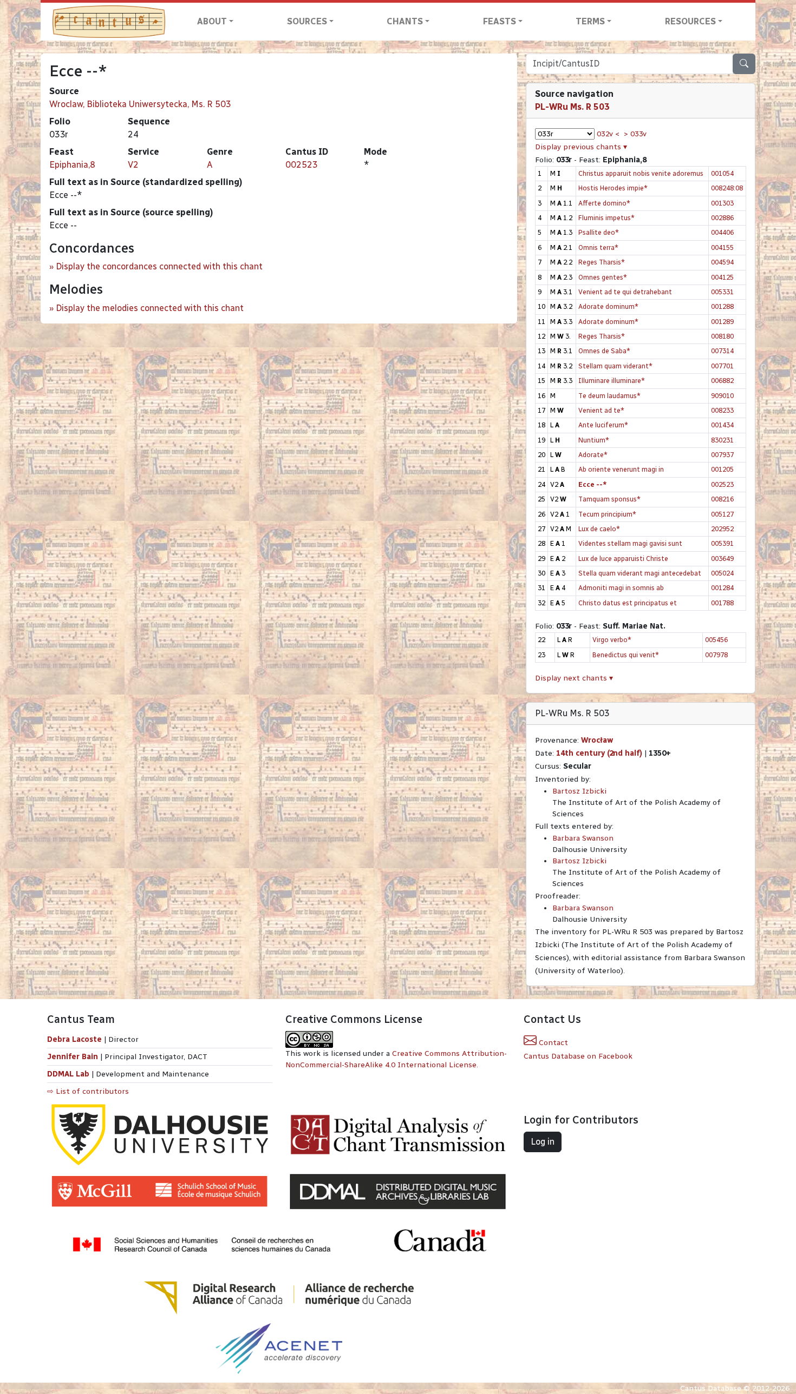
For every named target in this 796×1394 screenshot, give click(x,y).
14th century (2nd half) (599, 753)
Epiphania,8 (72, 165)
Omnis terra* (598, 247)
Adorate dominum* (608, 306)
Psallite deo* (598, 232)
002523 (301, 165)
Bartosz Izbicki (579, 791)
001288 (722, 306)
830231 (722, 440)
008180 (722, 336)
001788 (722, 603)
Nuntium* (593, 440)
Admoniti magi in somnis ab (621, 588)
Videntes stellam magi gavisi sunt (630, 543)
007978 (716, 655)
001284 (722, 588)
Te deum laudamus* (609, 396)
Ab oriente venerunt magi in (621, 469)
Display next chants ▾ (574, 678)
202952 (722, 529)
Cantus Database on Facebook (578, 1056)
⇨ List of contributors (88, 1091)
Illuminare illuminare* (611, 380)
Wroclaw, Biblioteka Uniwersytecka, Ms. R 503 (140, 104)
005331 (722, 292)
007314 (722, 351)
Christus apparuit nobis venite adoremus (640, 173)
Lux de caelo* (599, 529)
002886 (722, 218)
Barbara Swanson (583, 838)
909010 (722, 396)
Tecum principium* (607, 514)
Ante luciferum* (603, 425)
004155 (722, 247)
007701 (722, 366)
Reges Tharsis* (601, 262)
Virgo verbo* (611, 640)
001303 (722, 203)
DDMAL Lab (68, 1074)
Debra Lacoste (74, 1039)
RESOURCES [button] (690, 21)
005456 (716, 640)
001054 (722, 173)
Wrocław (597, 740)
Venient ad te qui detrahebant (625, 292)
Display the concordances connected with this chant (159, 266)
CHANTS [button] (405, 21)
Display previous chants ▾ (581, 146)
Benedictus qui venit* (625, 655)
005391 (722, 543)
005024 (722, 573)
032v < (608, 133)
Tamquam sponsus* (609, 499)
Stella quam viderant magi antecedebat (639, 573)
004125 (722, 277)
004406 (722, 232)
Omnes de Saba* (604, 351)
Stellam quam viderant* (615, 366)
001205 (722, 469)
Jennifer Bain (73, 1056)
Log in (542, 1142)
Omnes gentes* (602, 277)
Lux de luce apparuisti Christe (623, 558)
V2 (133, 165)
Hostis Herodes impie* (613, 188)
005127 (722, 514)
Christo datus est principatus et (627, 603)
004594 (722, 262)
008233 (722, 410)
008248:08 (727, 188)
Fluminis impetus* (606, 218)
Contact (552, 1042)
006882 (722, 380)
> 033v (635, 133)
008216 (722, 499)
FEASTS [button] (499, 21)
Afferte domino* (604, 203)
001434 (722, 425)
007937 (722, 455)
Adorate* (593, 455)
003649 (722, 558)
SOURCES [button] (307, 21)
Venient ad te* (601, 410)
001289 (722, 322)
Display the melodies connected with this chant (150, 308)
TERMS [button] (590, 21)
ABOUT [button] (212, 21)
